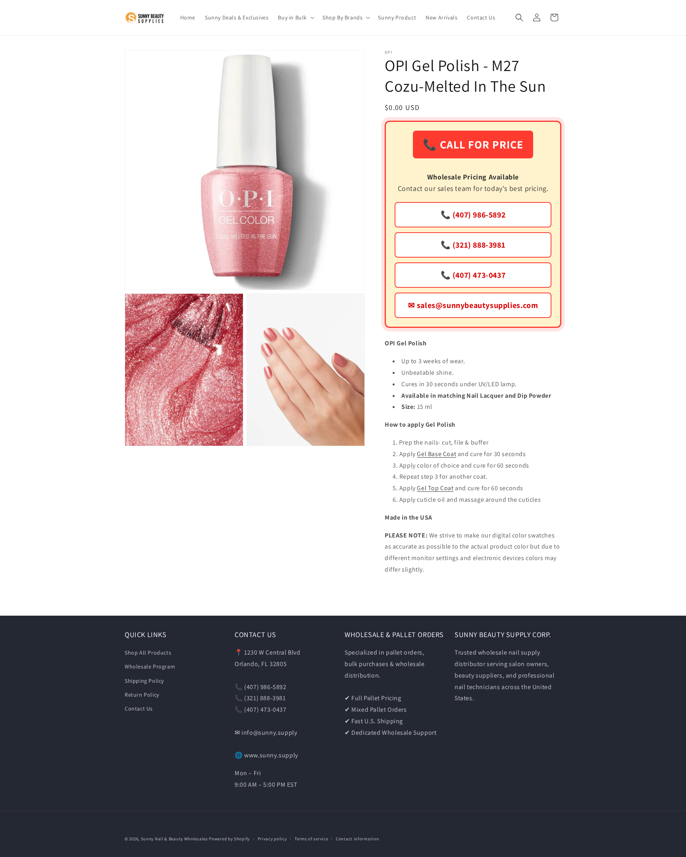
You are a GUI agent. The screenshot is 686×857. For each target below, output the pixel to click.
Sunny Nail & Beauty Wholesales (174, 839)
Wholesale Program (150, 666)
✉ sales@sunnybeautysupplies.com (473, 305)
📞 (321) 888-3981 (473, 245)
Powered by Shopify (229, 839)
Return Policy (142, 694)
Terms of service (311, 839)
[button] (295, 17)
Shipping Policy (144, 680)
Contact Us (139, 708)
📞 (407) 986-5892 (473, 215)
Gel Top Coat (435, 488)
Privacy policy (272, 839)
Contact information (357, 839)
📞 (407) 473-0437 (473, 275)
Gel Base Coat (436, 454)
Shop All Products (148, 652)
